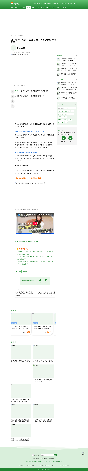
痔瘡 (72, 111)
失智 (53, 7)
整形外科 (25, 271)
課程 (42, 7)
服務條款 (37, 466)
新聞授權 (32, 465)
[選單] (76, 3)
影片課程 (14, 323)
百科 (33, 7)
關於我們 (62, 465)
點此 (37, 241)
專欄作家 (60, 461)
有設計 (54, 3)
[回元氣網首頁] (17, 3)
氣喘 (67, 122)
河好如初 (48, 3)
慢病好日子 (64, 7)
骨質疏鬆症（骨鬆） (63, 114)
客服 (28, 466)
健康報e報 (36, 455)
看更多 (75, 55)
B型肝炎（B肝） (62, 117)
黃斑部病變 (61, 122)
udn (12, 35)
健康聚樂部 (34, 461)
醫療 (28, 7)
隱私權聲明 (46, 466)
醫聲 (58, 7)
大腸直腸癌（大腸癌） (63, 111)
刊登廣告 (21, 465)
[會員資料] (74, 3)
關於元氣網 (28, 461)
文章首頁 (55, 461)
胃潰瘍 (70, 119)
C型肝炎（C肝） (62, 119)
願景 (64, 3)
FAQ (25, 466)
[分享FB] (12, 91)
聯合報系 (52, 465)
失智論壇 (22, 7)
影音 (38, 7)
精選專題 (40, 461)
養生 (16, 7)
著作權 (41, 466)
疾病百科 (45, 461)
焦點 (12, 7)
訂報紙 (57, 465)
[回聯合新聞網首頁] (12, 3)
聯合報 (36, 3)
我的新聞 (70, 3)
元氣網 (15, 35)
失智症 (71, 114)
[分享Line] (12, 96)
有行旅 (60, 3)
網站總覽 (67, 465)
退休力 (48, 7)
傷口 (16, 91)
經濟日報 (42, 3)
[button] (76, 7)
